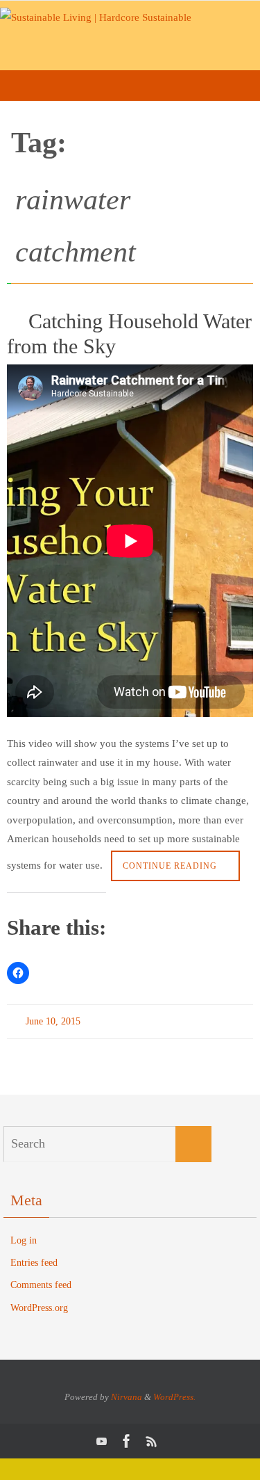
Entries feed (34, 1260)
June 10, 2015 (53, 1020)
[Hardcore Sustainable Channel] (102, 1438)
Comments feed (40, 1282)
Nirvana (126, 1393)
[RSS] (152, 1438)
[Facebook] (127, 1438)
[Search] (193, 1141)
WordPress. (174, 1393)
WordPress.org (39, 1304)
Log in (23, 1237)
